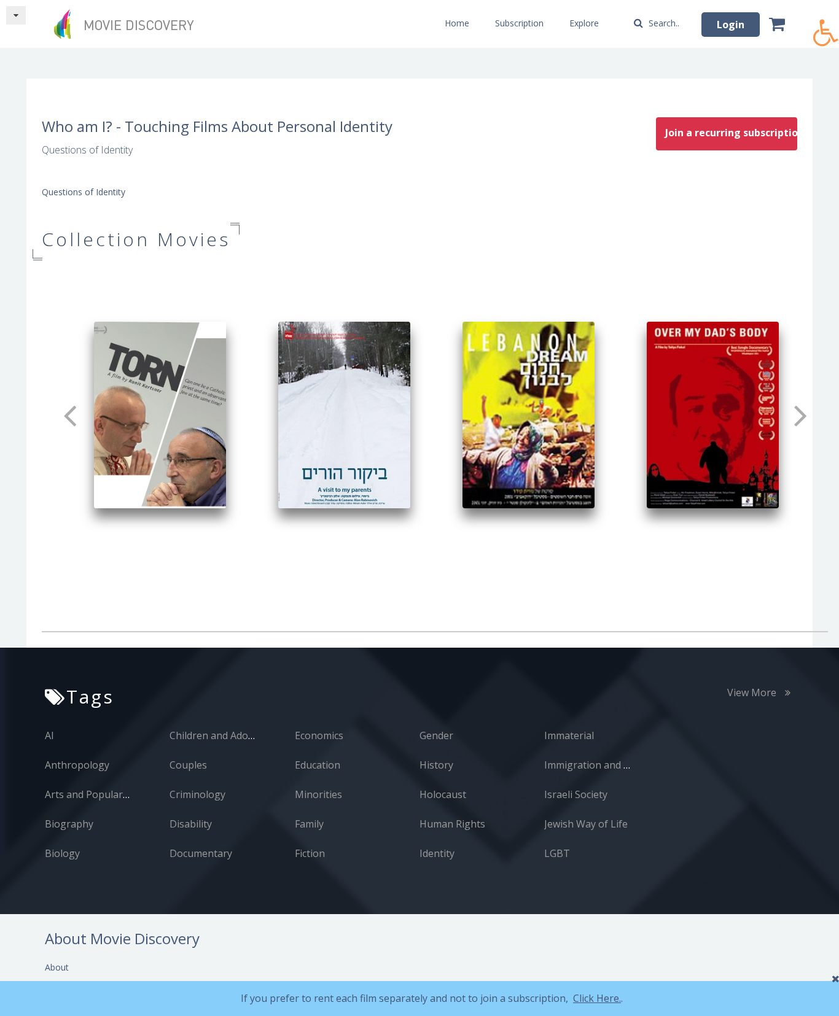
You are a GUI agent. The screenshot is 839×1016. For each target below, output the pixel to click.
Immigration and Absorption (610, 765)
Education (317, 765)
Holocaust (442, 794)
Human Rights (452, 824)
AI (49, 735)
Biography (69, 824)
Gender (436, 735)
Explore (584, 23)
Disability (191, 824)
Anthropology (77, 765)
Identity (437, 853)
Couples (188, 765)
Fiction (310, 853)
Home (457, 23)
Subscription (519, 23)
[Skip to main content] (16, 15)
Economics (319, 735)
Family (309, 824)
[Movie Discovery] (128, 24)
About (57, 967)
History (436, 765)
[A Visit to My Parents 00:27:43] (344, 414)
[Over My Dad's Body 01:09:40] (713, 414)
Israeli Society (575, 794)
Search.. (662, 23)
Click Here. (597, 998)
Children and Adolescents (228, 735)
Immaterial (569, 735)
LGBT (557, 853)
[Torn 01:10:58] (160, 414)
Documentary (201, 853)
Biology (62, 853)
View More (753, 692)
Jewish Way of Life (586, 824)
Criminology (197, 794)
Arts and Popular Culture (102, 794)
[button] (826, 26)
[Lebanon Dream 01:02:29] (528, 414)
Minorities (318, 794)
